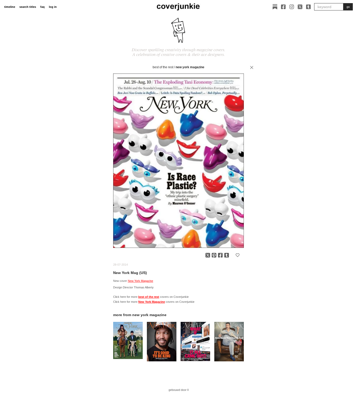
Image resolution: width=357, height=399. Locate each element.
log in (53, 6)
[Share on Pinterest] (214, 255)
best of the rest (163, 67)
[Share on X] (207, 255)
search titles (27, 6)
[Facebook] (283, 6)
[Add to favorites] (237, 255)
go (348, 6)
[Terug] (251, 67)
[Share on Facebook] (220, 255)
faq (42, 6)
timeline (9, 6)
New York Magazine (190, 67)
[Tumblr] (308, 6)
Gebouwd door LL (178, 389)
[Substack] (275, 6)
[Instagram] (291, 6)
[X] (300, 6)
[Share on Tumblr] (226, 255)
